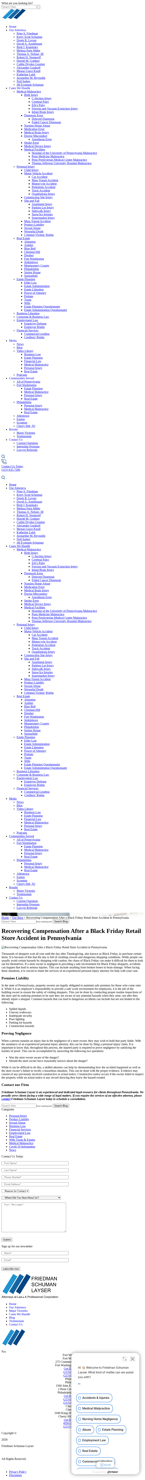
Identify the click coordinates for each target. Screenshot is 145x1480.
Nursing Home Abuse (37, 125)
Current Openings (27, 443)
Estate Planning (26, 279)
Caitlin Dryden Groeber (31, 64)
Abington (29, 241)
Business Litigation (28, 313)
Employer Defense (35, 323)
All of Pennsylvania (28, 381)
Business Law (32, 354)
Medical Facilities (34, 149)
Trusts (27, 299)
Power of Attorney (35, 292)
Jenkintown (31, 262)
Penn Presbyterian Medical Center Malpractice (59, 159)
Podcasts (22, 374)
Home (12, 26)
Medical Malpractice (29, 91)
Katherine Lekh (26, 74)
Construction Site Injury (38, 197)
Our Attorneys (17, 30)
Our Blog (17, 917)
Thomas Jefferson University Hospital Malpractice (62, 163)
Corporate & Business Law (33, 316)
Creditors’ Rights (34, 337)
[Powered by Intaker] (113, 1472)
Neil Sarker (23, 81)
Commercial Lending (36, 333)
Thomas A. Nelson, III (30, 54)
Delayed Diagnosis (43, 118)
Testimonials (24, 436)
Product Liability (34, 224)
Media (13, 340)
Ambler (28, 245)
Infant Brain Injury (43, 112)
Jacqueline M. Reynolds (31, 77)
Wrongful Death (33, 231)
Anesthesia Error (42, 139)
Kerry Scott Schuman (29, 36)
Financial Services (27, 330)
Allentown (23, 415)
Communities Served (21, 378)
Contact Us (15, 439)
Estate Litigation (34, 289)
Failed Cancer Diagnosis (46, 122)
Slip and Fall (31, 200)
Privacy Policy (17, 1471)
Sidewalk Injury (41, 211)
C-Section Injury (42, 98)
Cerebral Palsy (40, 101)
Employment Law (27, 320)
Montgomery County (36, 265)
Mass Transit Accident (45, 180)
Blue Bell (29, 248)
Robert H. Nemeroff (29, 57)
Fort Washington (34, 258)
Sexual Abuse (32, 228)
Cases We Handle (19, 88)
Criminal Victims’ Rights (39, 234)
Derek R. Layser (26, 40)
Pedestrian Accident (43, 187)
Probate (28, 296)
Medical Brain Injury (36, 132)
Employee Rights (34, 327)
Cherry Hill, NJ (26, 426)
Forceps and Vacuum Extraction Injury (55, 108)
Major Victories (26, 432)
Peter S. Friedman (27, 33)
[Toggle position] (125, 1359)
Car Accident (39, 176)
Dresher (29, 255)
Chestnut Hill (32, 252)
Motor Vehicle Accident (38, 173)
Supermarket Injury (43, 217)
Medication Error (34, 129)
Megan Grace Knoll (28, 71)
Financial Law (32, 361)
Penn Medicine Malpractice (48, 156)
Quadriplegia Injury (43, 194)
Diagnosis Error (33, 115)
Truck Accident (41, 190)
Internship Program (28, 446)
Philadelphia (31, 269)
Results (13, 429)
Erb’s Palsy (38, 105)
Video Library (25, 351)
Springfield (30, 275)
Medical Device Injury (37, 146)
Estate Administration (37, 286)
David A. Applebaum (29, 43)
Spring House (32, 272)
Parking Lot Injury (43, 207)
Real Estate (23, 238)
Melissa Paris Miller (28, 50)
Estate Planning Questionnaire (42, 306)
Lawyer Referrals (27, 449)
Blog (19, 347)
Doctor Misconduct (35, 135)
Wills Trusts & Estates (22, 1139)
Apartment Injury (42, 204)
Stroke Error (31, 142)
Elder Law (30, 282)
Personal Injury (26, 166)
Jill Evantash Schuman (30, 84)
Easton (21, 419)
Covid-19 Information (22, 1146)
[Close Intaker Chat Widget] (133, 1359)
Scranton (22, 422)
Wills (27, 303)
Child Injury (31, 170)
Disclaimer (15, 1475)
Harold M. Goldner (28, 60)
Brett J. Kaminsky (27, 47)
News (20, 344)
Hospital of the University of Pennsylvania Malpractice (64, 153)
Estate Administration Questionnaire (45, 310)
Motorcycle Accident (44, 183)
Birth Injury (31, 95)
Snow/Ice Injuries (42, 214)
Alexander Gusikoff (28, 67)
